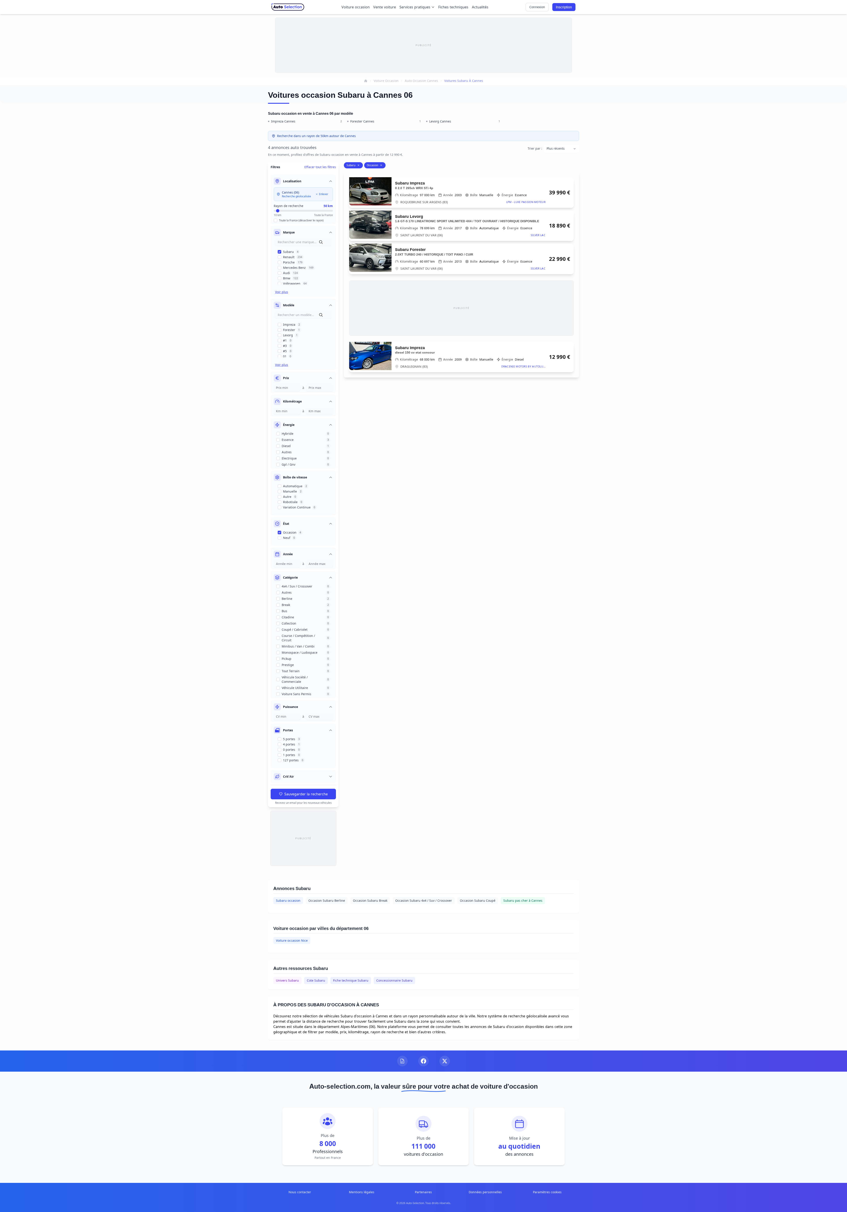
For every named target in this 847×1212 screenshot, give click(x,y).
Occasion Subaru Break (370, 900)
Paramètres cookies (547, 1192)
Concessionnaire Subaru (394, 980)
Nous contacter (300, 1192)
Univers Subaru (287, 980)
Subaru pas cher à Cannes (522, 900)
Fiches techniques (453, 7)
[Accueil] (365, 81)
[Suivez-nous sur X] (444, 1061)
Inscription (564, 7)
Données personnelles (485, 1192)
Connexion (537, 7)
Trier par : (535, 148)
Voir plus (281, 292)
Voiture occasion (355, 7)
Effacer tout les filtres (320, 167)
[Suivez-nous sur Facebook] (423, 1061)
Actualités (480, 7)
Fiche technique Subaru (350, 980)
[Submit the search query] (320, 242)
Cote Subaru (316, 980)
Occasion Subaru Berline (326, 900)
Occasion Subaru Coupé (477, 900)
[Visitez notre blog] (402, 1061)
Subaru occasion (288, 900)
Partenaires (423, 1192)
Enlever (323, 194)
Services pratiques (414, 7)
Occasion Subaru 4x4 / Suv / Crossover (423, 900)
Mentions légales (361, 1192)
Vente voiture (384, 7)
